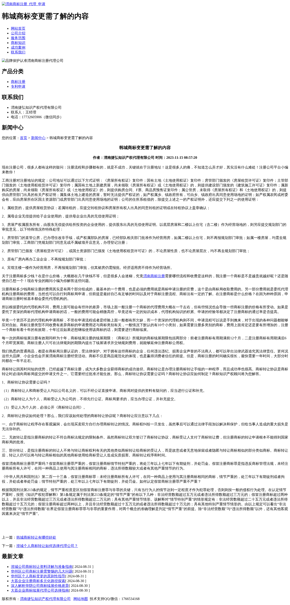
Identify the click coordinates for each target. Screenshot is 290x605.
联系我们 (18, 52)
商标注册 (18, 82)
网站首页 (18, 28)
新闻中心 (38, 138)
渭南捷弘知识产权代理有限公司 (45, 599)
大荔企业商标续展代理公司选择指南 (40, 590)
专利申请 (18, 86)
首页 (23, 138)
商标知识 (18, 43)
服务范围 (18, 38)
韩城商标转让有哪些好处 (36, 537)
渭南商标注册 (154, 276)
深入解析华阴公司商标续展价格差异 (40, 586)
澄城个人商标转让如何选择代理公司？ (47, 546)
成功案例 (18, 47)
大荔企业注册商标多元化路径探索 (38, 581)
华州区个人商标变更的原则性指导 (38, 576)
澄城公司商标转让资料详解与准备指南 (41, 567)
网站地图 (80, 599)
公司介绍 (18, 33)
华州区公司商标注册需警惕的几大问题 (41, 571)
